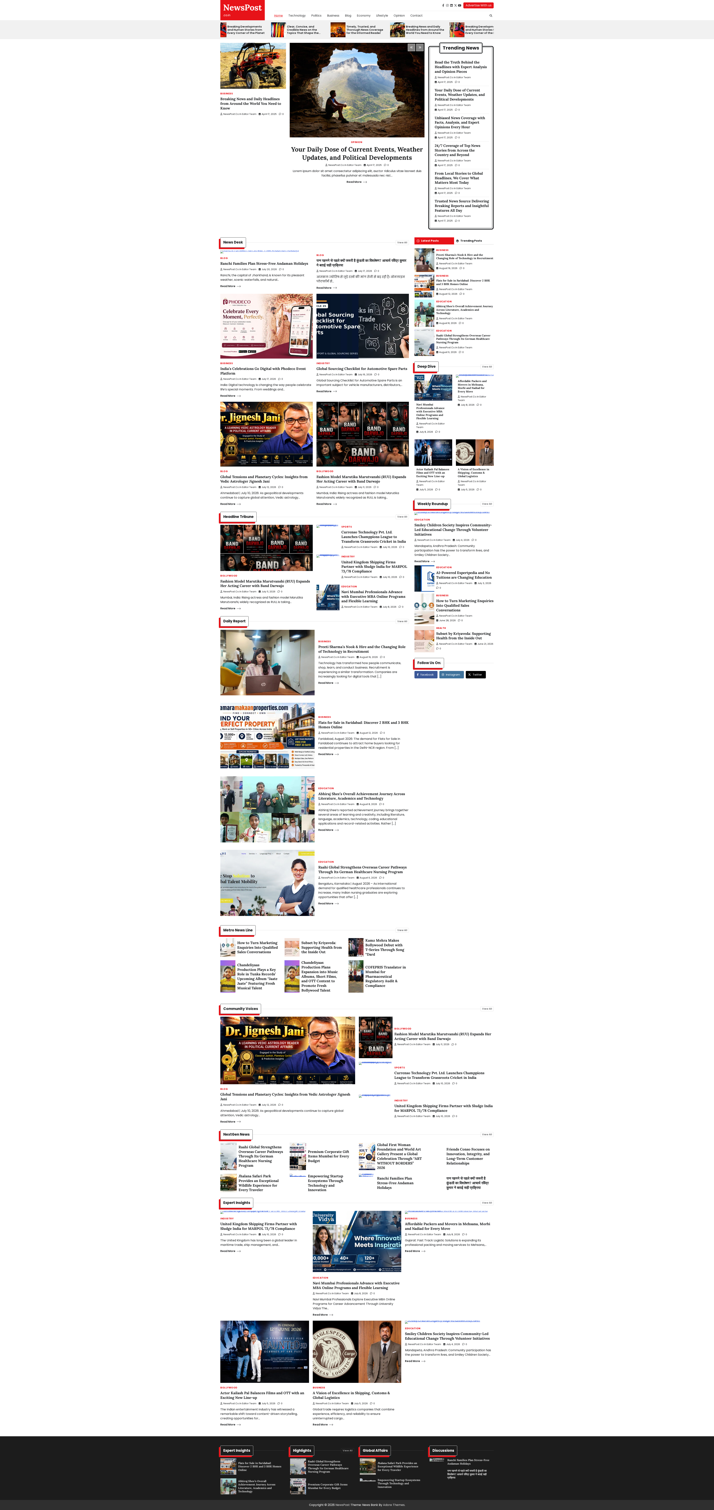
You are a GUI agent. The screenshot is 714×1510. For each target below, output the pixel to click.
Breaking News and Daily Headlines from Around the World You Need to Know (384, 30)
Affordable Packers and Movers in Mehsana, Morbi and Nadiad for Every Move (472, 386)
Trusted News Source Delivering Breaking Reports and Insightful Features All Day (462, 206)
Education (349, 586)
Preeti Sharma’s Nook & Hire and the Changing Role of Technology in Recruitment (362, 649)
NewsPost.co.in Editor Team (239, 114)
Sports (346, 527)
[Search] (491, 15)
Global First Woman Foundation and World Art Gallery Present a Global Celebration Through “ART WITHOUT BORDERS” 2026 (399, 1156)
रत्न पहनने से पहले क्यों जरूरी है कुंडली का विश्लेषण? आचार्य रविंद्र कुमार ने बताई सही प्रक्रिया (467, 1183)
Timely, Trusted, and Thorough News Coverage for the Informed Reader (324, 30)
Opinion (399, 15)
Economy (364, 15)
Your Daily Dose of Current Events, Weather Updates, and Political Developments (357, 153)
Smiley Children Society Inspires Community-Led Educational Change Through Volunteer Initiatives (453, 530)
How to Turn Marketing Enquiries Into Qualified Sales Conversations (257, 947)
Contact (416, 15)
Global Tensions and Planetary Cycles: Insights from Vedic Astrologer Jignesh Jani (264, 479)
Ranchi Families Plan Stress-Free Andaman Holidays (264, 263)
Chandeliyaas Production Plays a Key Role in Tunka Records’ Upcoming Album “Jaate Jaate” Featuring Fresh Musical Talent (257, 976)
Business (333, 15)
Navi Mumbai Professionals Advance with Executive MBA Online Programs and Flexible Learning (373, 596)
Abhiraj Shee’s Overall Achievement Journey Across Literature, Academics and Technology (361, 796)
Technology (297, 15)
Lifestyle (382, 15)
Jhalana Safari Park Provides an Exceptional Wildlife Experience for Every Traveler (259, 1183)
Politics (316, 15)
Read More (354, 182)
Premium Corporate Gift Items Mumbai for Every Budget (328, 1156)
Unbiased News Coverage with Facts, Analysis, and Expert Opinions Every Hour (460, 122)
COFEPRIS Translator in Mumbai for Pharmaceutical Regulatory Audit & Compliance (385, 976)
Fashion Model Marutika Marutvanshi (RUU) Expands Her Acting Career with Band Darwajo (361, 479)
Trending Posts (471, 241)
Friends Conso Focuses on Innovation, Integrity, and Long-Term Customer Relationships (468, 1156)
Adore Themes (394, 1505)
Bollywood (325, 471)
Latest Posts (430, 241)
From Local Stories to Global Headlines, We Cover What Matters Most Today (459, 178)
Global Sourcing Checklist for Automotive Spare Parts (361, 368)
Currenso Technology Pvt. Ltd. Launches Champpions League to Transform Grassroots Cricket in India (373, 537)
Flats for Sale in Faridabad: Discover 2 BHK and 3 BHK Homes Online (463, 282)
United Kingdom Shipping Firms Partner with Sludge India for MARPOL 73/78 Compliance (374, 567)
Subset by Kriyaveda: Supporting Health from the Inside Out (321, 947)
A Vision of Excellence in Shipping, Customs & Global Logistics (473, 473)
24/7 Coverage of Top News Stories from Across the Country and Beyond (457, 150)
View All (402, 242)
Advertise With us (478, 5)
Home (278, 15)
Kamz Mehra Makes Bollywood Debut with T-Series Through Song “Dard (384, 947)
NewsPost (242, 7)
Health (441, 628)
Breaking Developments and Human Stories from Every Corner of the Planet (443, 30)
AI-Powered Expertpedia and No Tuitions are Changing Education (464, 575)
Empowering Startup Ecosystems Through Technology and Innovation (325, 1183)
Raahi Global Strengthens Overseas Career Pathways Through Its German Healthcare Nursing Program (362, 869)
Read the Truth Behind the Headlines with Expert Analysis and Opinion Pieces (461, 67)
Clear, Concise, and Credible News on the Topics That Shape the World (262, 30)
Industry (323, 363)
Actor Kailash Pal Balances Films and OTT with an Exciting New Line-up (432, 473)
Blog (348, 15)
